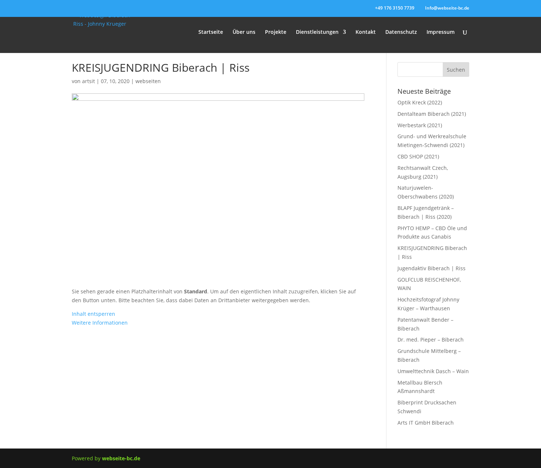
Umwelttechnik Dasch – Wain (433, 371)
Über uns (244, 32)
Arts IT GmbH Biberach (425, 422)
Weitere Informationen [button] (100, 322)
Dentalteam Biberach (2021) (431, 113)
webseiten (148, 81)
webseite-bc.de (121, 458)
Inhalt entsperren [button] (93, 313)
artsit (88, 81)
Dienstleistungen (317, 32)
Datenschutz (401, 32)
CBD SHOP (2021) (418, 156)
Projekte (275, 32)
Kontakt (366, 32)
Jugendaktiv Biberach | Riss (431, 268)
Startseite (210, 32)
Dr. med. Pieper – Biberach (430, 339)
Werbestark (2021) (419, 125)
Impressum (441, 32)
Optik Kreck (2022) (419, 102)
